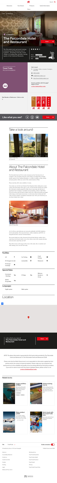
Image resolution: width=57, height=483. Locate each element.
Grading (4, 464)
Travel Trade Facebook (33, 459)
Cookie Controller (6, 459)
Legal (3, 467)
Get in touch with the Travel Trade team (48, 413)
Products (31, 5)
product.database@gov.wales (38, 86)
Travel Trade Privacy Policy (34, 467)
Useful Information (45, 5)
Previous (36, 156)
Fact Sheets (21, 5)
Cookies (4, 462)
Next (43, 156)
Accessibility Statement (7, 454)
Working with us (32, 452)
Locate (2, 304)
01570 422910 (36, 73)
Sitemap (30, 464)
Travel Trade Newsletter (34, 454)
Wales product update (20, 412)
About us (4, 452)
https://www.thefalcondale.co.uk (40, 78)
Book (47, 41)
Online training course (47, 384)
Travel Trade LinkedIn (33, 457)
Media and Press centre (7, 469)
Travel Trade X (32, 462)
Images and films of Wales (21, 384)
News (28, 9)
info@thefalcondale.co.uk (39, 75)
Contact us (4, 457)
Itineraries (9, 5)
